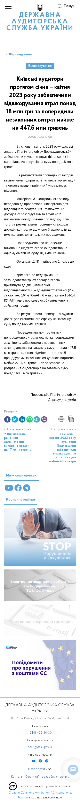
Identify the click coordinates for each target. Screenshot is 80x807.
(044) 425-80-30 (40, 732)
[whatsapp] (29, 419)
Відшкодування (20, 54)
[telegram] (36, 419)
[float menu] (73, 770)
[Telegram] (26, 488)
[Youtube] (9, 488)
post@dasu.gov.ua (40, 747)
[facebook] (7, 419)
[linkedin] (22, 419)
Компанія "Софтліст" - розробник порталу (40, 776)
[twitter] (14, 419)
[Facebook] (18, 488)
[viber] (44, 419)
